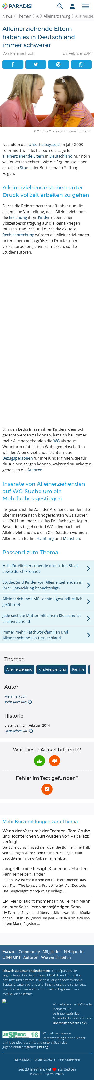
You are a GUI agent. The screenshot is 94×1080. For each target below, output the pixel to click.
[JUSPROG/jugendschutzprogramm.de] (21, 1034)
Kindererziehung (52, 669)
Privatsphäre (69, 1059)
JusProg (42, 1047)
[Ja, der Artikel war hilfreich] (39, 760)
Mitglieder (52, 951)
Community (29, 951)
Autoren (34, 469)
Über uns (11, 957)
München (71, 538)
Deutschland (61, 156)
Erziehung (18, 217)
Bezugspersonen (17, 458)
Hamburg (45, 538)
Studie (26, 167)
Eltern (38, 156)
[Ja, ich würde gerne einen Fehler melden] (47, 789)
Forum (9, 951)
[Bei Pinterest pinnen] (58, 64)
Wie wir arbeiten (56, 957)
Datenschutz (44, 1059)
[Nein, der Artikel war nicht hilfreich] (54, 760)
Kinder (44, 217)
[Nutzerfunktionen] (72, 6)
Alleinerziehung (57, 16)
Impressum (23, 1059)
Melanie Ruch (15, 696)
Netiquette (73, 951)
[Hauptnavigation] (86, 6)
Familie (78, 669)
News (7, 16)
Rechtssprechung (18, 234)
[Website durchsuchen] (60, 6)
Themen (24, 16)
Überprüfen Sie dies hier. (70, 1023)
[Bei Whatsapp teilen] (81, 64)
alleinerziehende (17, 156)
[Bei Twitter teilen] (35, 64)
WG (56, 440)
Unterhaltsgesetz (44, 144)
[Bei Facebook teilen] (12, 64)
